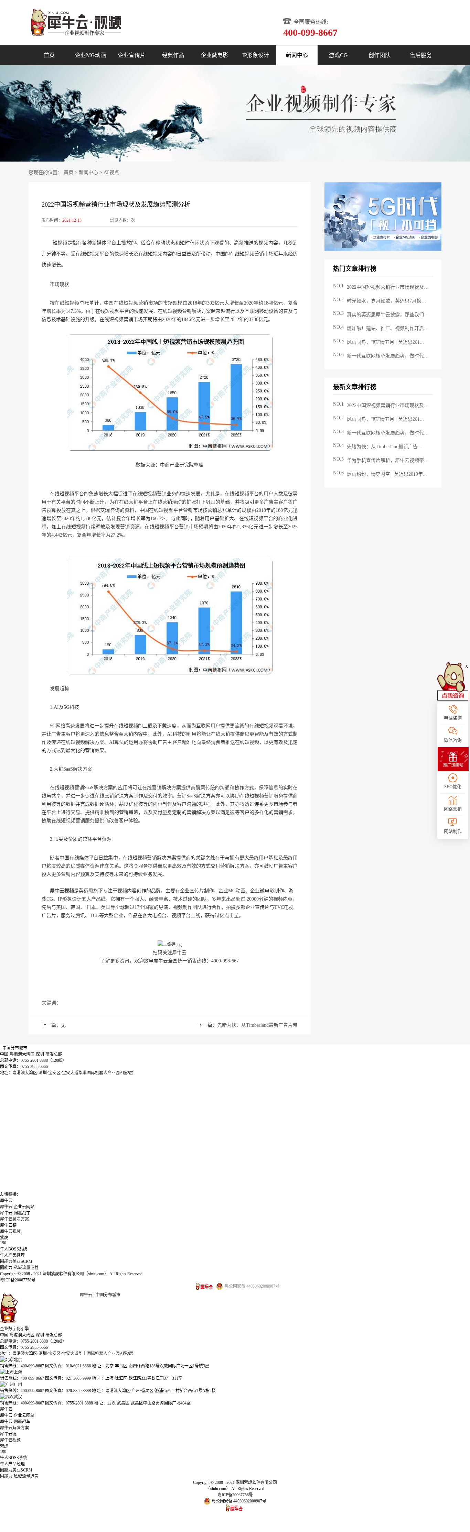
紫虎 (4, 1237)
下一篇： (248, 1025)
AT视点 (111, 172)
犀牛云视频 (10, 1231)
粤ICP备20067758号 (17, 1280)
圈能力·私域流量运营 (19, 1267)
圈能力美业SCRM (16, 1261)
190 (3, 1243)
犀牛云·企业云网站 (17, 1206)
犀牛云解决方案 (14, 1219)
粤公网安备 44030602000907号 (238, 1501)
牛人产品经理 (12, 1255)
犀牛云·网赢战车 (15, 1213)
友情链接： (10, 1194)
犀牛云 (6, 1200)
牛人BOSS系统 (13, 1249)
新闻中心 (88, 172)
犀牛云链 (8, 1225)
